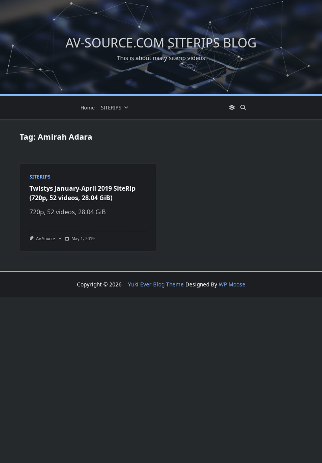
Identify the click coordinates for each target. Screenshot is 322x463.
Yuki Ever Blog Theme (156, 284)
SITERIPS (111, 107)
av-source (45, 238)
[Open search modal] (243, 107)
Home (87, 107)
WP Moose (232, 284)
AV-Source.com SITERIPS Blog (161, 42)
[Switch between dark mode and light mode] (232, 107)
